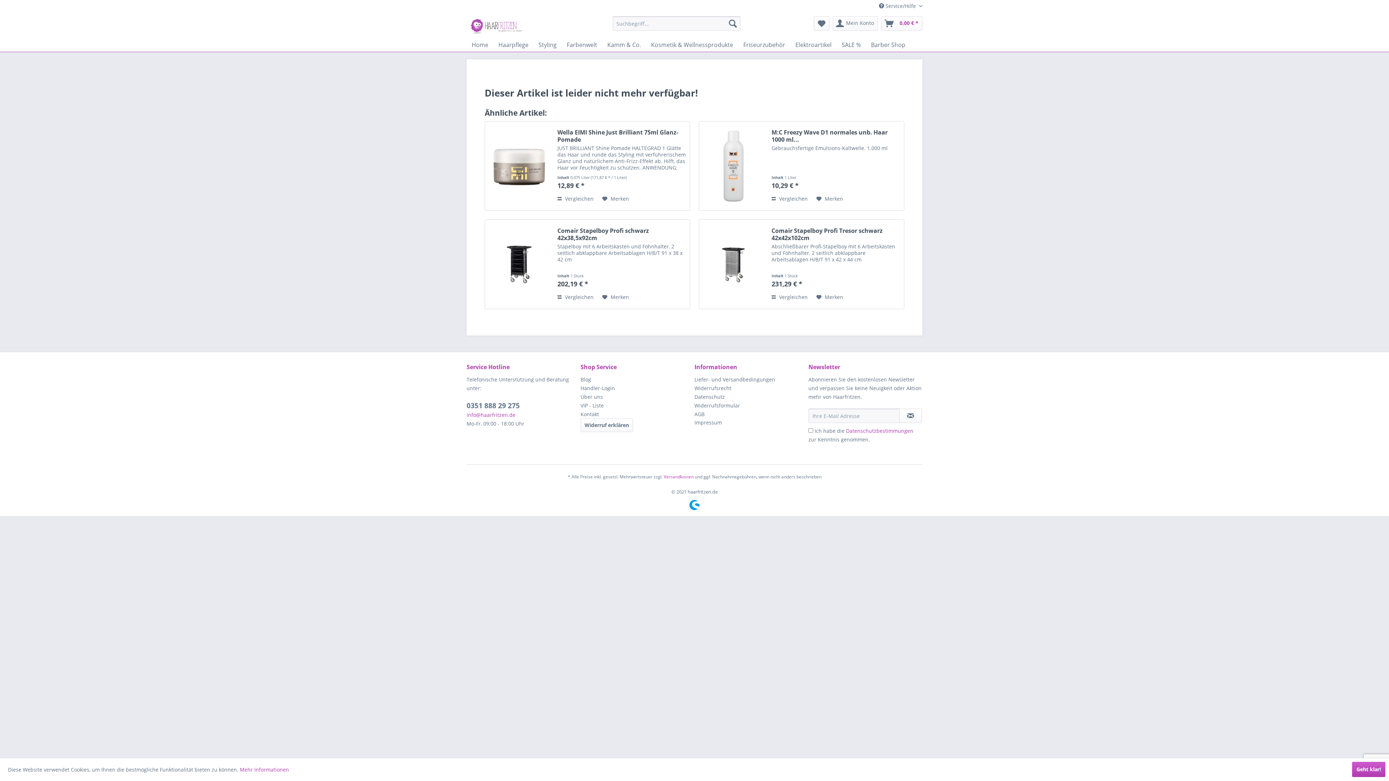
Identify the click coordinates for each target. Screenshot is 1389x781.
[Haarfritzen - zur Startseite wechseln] (497, 25)
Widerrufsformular (717, 405)
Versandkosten (679, 477)
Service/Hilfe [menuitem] (900, 6)
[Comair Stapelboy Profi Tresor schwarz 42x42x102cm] (733, 264)
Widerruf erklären (607, 425)
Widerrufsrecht (712, 388)
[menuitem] (676, 23)
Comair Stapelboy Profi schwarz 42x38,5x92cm (603, 234)
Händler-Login (598, 388)
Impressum (708, 422)
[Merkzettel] (821, 23)
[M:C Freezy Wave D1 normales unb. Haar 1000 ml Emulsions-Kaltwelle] (733, 166)
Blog (586, 379)
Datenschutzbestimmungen (879, 430)
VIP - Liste (592, 405)
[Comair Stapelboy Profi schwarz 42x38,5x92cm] (519, 264)
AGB (699, 414)
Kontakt (590, 414)
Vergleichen (579, 198)
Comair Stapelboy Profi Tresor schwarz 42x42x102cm (827, 234)
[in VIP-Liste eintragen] (910, 416)
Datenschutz (709, 396)
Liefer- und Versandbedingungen (734, 379)
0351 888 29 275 (493, 405)
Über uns (592, 396)
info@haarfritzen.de (491, 414)
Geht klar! (1368, 769)
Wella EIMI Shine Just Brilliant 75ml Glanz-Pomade (617, 136)
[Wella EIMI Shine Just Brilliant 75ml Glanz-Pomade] (519, 166)
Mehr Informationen (264, 769)
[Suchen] (732, 23)
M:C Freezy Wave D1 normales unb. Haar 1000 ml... (830, 136)
